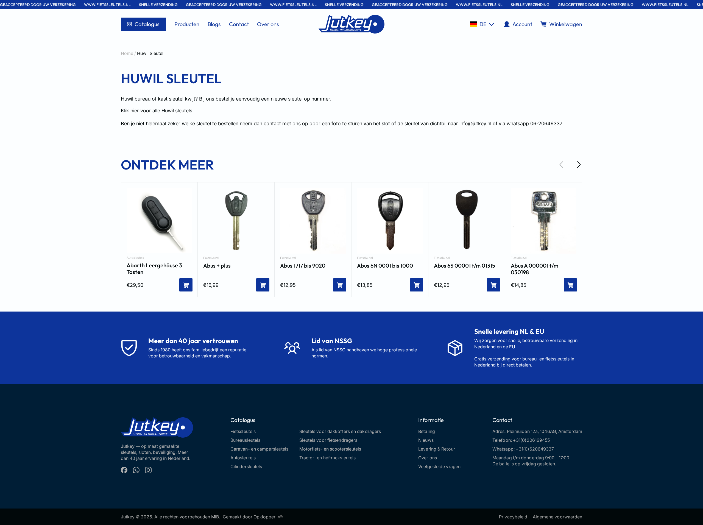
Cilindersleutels (246, 466)
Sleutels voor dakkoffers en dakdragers (340, 431)
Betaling (426, 431)
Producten (186, 24)
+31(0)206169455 (531, 440)
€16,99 (211, 285)
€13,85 (365, 285)
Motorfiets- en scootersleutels (330, 449)
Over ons (268, 24)
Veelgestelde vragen (439, 466)
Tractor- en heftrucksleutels (327, 457)
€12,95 (288, 285)
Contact (239, 24)
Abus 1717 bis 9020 (302, 265)
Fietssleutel (211, 258)
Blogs (214, 24)
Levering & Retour (436, 449)
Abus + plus (217, 265)
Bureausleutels (245, 440)
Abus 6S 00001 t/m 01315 (464, 265)
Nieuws (426, 440)
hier (134, 110)
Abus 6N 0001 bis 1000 (385, 265)
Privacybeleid (513, 517)
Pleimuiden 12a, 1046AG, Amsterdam (544, 431)
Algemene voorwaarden (557, 517)
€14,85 (518, 285)
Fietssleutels (243, 431)
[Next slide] (579, 164)
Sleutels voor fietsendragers (328, 440)
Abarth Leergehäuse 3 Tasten (154, 268)
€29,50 (135, 285)
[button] (482, 24)
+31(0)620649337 (535, 449)
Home (127, 53)
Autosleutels (135, 257)
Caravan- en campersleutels (259, 449)
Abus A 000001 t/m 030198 (534, 269)
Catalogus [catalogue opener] (147, 24)
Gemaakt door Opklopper (249, 517)
